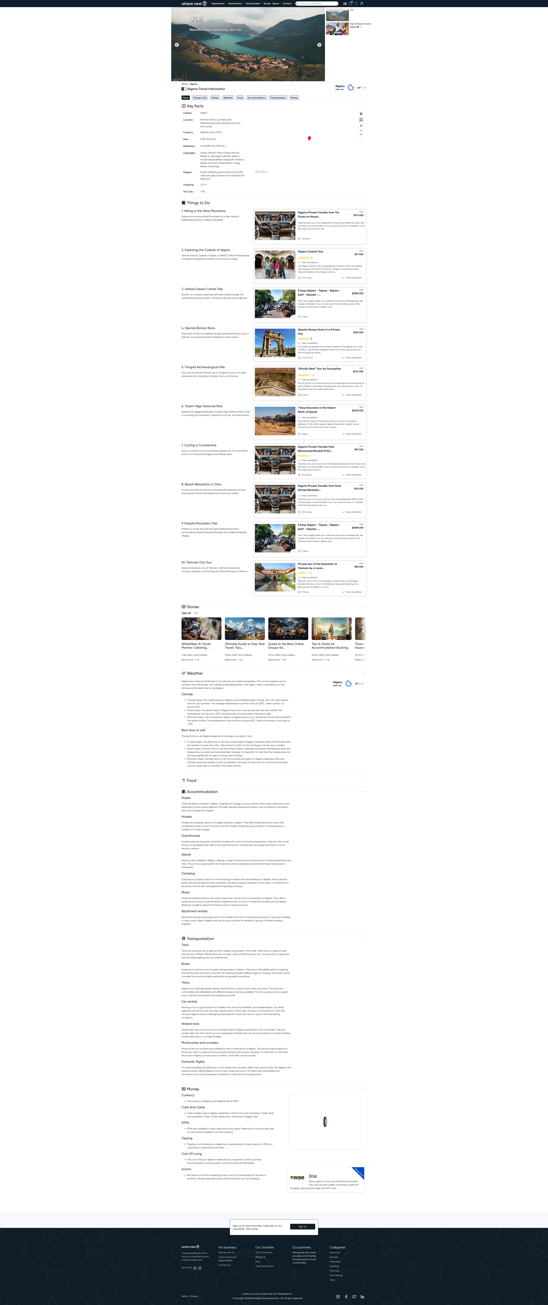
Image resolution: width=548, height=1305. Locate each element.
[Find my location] (361, 113)
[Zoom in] (361, 125)
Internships (335, 1261)
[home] (194, 3)
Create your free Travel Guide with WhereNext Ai (267, 1293)
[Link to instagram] (338, 1296)
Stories (267, 3)
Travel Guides (252, 3)
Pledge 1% (260, 1257)
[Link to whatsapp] (195, 1268)
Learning (334, 1266)
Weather (227, 97)
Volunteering (336, 1275)
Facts (186, 97)
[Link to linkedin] (362, 1296)
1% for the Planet (263, 1252)
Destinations (234, 3)
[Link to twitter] (354, 1296)
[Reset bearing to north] (361, 135)
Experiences (218, 3)
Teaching (334, 1270)
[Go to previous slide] (177, 45)
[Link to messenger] (200, 1268)
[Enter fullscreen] (361, 119)
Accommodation (256, 97)
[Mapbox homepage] (261, 171)
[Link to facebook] (346, 1296)
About (275, 3)
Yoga (332, 1279)
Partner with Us (226, 1252)
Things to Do (200, 97)
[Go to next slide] (319, 45)
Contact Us (224, 1265)
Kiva (257, 1261)
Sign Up (303, 1226)
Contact (287, 3)
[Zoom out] (361, 130)
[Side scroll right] (364, 631)
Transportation (278, 97)
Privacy (194, 1296)
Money (294, 97)
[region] (309, 142)
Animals (334, 1257)
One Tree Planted (264, 1266)
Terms (185, 1296)
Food (240, 97)
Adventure (335, 1252)
